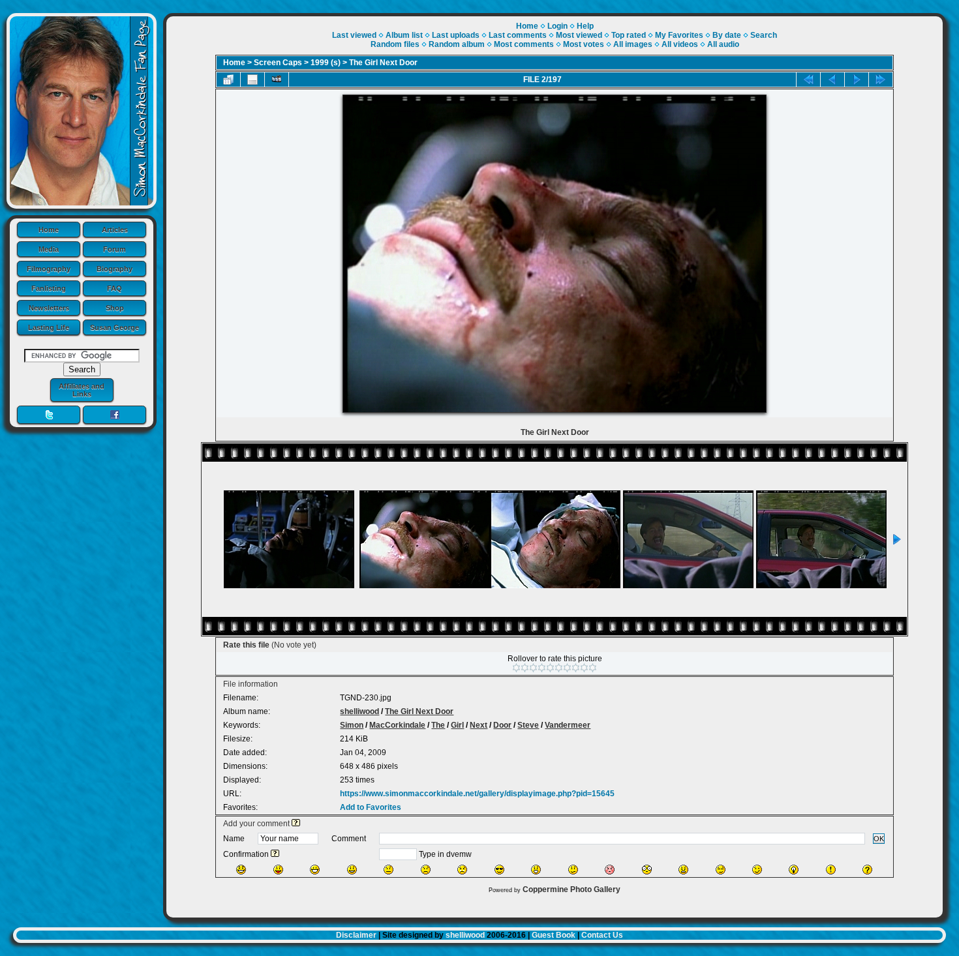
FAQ (114, 288)
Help (585, 26)
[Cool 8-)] (499, 869)
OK (879, 839)
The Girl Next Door (383, 62)
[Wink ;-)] (757, 869)
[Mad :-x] (683, 869)
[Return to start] (808, 79)
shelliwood (359, 711)
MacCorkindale (397, 725)
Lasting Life (48, 327)
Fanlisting (48, 288)
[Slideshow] (276, 79)
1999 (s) (326, 62)
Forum (114, 249)
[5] (550, 667)
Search (763, 35)
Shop (115, 308)
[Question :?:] (867, 869)
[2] (525, 667)
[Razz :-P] (278, 869)
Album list (404, 35)
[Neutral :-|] (388, 869)
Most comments (524, 44)
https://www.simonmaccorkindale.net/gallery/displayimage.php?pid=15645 (477, 793)
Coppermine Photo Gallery (571, 889)
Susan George (114, 327)
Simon (351, 725)
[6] (559, 667)
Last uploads (456, 35)
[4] (542, 667)
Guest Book (553, 935)
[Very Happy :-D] (315, 869)
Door (502, 725)
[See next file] (856, 79)
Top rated (628, 35)
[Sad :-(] (426, 869)
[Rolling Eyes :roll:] (720, 869)
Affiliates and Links (81, 390)
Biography (114, 269)
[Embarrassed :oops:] (610, 869)
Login (557, 26)
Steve (528, 725)
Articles (115, 229)
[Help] (296, 823)
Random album (457, 44)
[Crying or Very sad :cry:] (462, 869)
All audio (723, 44)
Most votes (583, 44)
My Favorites (679, 35)
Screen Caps (278, 62)
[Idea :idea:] (794, 869)
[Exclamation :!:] (831, 869)
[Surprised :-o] (536, 869)
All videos (680, 44)
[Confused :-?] (573, 869)
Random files (395, 44)
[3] (533, 667)
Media (48, 249)
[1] (516, 667)
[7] (567, 667)
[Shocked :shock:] (647, 869)
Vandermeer (567, 725)
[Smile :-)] (352, 869)
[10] (592, 667)
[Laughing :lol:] (241, 869)
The (438, 725)
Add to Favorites (370, 807)
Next (478, 725)
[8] (575, 667)
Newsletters (49, 308)
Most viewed (579, 35)
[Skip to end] (880, 79)
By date (726, 35)
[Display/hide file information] (252, 79)
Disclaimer (356, 935)
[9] (584, 667)
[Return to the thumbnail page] (228, 79)
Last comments (518, 35)
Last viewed (354, 35)
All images (632, 44)
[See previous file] (832, 79)
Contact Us (602, 935)
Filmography (48, 269)
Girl (457, 725)
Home (48, 229)
